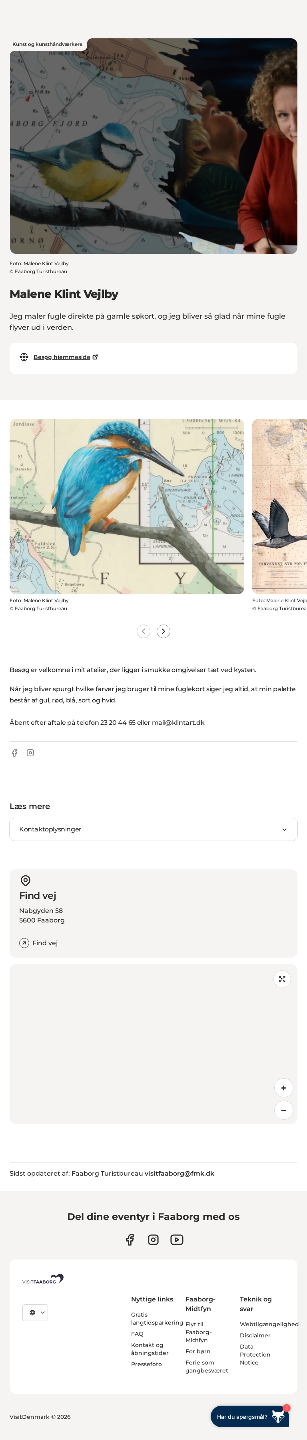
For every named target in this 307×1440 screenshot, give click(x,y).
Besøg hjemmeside (62, 357)
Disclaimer (255, 1335)
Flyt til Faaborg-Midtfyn (198, 1332)
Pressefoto (146, 1364)
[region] (153, 1044)
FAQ (137, 1333)
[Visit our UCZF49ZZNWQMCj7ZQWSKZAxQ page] (177, 1240)
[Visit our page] (130, 1240)
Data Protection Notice (255, 1354)
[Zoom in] (283, 1087)
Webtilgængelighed (269, 1324)
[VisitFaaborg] (43, 1278)
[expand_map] (282, 979)
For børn (198, 1351)
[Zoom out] (283, 1110)
